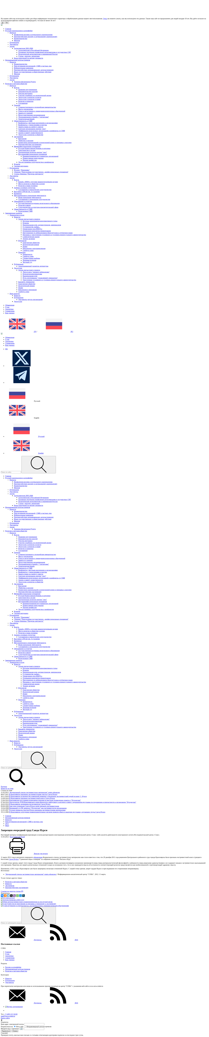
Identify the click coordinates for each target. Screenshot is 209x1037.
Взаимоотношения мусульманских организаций (40, 156)
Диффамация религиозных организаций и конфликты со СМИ (41, 131)
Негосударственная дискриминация (31, 115)
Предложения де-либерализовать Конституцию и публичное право (48, 233)
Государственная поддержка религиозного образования (39, 203)
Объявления (9, 305)
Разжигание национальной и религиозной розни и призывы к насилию (45, 142)
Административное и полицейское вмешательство (37, 107)
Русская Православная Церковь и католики (34, 148)
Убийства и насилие (25, 140)
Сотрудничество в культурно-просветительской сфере (38, 207)
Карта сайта (5, 1018)
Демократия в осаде (17, 215)
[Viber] (14, 895)
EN (35, 331)
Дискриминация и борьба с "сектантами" (33, 117)
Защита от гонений (25, 113)
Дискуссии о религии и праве (29, 99)
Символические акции (31, 237)
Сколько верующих (21, 166)
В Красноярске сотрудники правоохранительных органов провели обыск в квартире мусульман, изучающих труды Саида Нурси (57, 812)
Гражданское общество (31, 243)
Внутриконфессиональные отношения (32, 154)
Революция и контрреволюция (34, 248)
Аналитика (9, 309)
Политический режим (31, 244)
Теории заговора (29, 239)
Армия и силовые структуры (24, 188)
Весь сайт (19, 1027)
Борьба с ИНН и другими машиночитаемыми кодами (38, 182)
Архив (12, 46)
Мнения (17, 40)
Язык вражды (15, 294)
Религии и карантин (25, 101)
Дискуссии (18, 268)
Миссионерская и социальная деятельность (30, 195)
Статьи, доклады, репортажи (29, 56)
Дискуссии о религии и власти (29, 97)
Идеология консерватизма (32, 274)
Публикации (14, 42)
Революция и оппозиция (27, 290)
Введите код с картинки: (10, 1029)
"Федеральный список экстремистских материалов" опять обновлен (34, 792)
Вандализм (22, 139)
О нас (7, 307)
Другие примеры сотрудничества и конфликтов (36, 162)
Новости (13, 33)
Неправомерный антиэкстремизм (17, 969)
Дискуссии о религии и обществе (30, 135)
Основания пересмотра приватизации (37, 231)
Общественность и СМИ (23, 121)
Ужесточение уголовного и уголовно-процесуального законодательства (49, 280)
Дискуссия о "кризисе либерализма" (36, 272)
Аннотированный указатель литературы (33, 266)
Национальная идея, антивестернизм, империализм (42, 225)
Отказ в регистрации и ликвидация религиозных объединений (41, 111)
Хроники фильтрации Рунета (25, 82)
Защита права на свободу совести (30, 127)
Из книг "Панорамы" (22, 170)
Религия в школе (24, 205)
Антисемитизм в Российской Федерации (33, 50)
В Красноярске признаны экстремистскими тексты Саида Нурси (33, 794)
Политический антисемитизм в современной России (38, 54)
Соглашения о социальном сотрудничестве (34, 199)
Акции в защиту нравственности (30, 133)
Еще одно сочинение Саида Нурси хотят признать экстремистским (34, 806)
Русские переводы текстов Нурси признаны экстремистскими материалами (37, 810)
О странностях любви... (31, 227)
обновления (38, 857)
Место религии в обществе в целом (31, 184)
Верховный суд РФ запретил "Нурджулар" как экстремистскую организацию (38, 808)
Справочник (9, 311)
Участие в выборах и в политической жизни (34, 95)
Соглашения (22, 103)
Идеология (22, 241)
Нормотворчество (20, 38)
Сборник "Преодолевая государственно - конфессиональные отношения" (41, 172)
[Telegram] (8, 895)
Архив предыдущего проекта (29, 219)
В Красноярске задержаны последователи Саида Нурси (29, 804)
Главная (8, 952)
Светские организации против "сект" (32, 129)
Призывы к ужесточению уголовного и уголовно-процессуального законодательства (54, 235)
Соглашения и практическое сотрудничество (34, 190)
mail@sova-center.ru (8, 1016)
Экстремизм (18, 137)
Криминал (18, 193)
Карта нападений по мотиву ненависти (28, 58)
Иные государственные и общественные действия (32, 72)
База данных (9, 313)
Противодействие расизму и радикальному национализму (35, 36)
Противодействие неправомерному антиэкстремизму (34, 70)
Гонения (17, 105)
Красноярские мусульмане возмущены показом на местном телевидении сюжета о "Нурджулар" (45, 800)
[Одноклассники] (5, 895)
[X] (11, 895)
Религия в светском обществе (16, 971)
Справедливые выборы (31, 258)
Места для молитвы (25, 109)
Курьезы (17, 164)
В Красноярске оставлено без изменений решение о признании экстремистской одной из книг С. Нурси (48, 796)
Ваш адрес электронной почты (12, 1024)
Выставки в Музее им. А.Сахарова (27, 192)
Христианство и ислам (26, 150)
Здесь (105, 19)
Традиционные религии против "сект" (32, 152)
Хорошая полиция (29, 260)
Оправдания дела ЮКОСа (32, 229)
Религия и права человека (28, 186)
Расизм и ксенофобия (13, 967)
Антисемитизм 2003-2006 (23, 48)
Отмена (15, 1031)
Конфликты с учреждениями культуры (32, 125)
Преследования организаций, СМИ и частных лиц (33, 66)
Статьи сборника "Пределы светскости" (29, 174)
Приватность (27, 254)
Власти (16, 88)
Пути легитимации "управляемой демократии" (40, 278)
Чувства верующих (25, 93)
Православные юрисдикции (33, 158)
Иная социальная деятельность (29, 197)
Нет (7, 23)
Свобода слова (28, 250)
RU (71, 331)
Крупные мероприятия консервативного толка (40, 221)
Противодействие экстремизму (29, 144)
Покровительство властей (28, 91)
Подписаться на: (7, 1027)
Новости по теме (7, 788)
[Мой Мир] (20, 895)
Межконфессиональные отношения (27, 146)
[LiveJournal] (23, 895)
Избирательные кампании (23, 68)
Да (2, 23)
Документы (14, 44)
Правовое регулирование (27, 89)
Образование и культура (23, 201)
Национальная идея (30, 276)
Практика (21, 252)
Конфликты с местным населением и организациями (38, 123)
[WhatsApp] (17, 895)
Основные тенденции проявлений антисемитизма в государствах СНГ (44, 52)
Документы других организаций (30, 299)
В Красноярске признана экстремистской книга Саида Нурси (32, 798)
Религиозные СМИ (25, 211)
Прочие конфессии (30, 160)
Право (25, 246)
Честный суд (27, 262)
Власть (16, 180)
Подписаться (6, 1031)
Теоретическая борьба (26, 119)
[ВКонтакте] (2, 895)
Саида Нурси (14, 859)
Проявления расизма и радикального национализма (33, 35)
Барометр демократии (26, 282)
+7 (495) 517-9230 (10, 1014)
